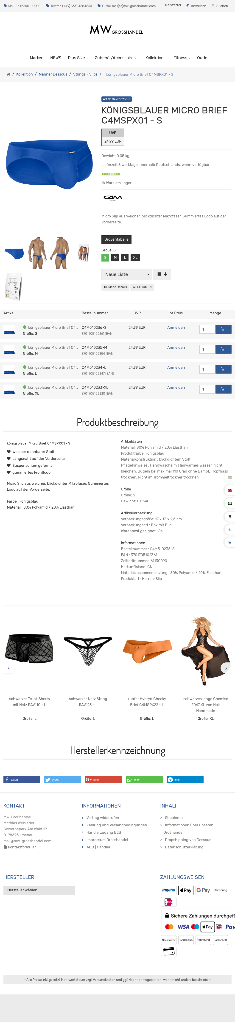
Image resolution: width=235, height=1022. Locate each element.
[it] (230, 503)
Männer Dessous (53, 74)
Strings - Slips (85, 74)
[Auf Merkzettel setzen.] (162, 274)
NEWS (55, 57)
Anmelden (198, 6)
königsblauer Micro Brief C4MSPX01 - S (61, 327)
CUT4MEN (144, 287)
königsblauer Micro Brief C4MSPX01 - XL (63, 387)
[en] (230, 490)
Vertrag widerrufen (103, 818)
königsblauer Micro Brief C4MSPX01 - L (61, 367)
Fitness (180, 57)
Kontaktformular (21, 847)
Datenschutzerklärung (184, 847)
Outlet (203, 57)
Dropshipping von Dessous (188, 840)
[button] (21, 779)
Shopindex (174, 818)
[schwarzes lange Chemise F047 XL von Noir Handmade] (206, 651)
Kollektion (155, 57)
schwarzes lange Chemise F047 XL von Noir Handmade (205, 705)
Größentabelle (116, 239)
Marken (37, 57)
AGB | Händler (98, 847)
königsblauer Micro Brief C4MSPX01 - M (62, 347)
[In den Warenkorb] (223, 329)
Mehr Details (117, 287)
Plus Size (77, 57)
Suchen (222, 6)
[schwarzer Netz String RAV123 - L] (88, 651)
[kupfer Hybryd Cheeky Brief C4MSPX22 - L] (147, 651)
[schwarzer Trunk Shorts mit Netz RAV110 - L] (29, 651)
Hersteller (18, 877)
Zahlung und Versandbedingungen (117, 825)
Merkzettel (172, 5)
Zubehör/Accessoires (116, 57)
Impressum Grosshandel (107, 840)
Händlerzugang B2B (104, 832)
